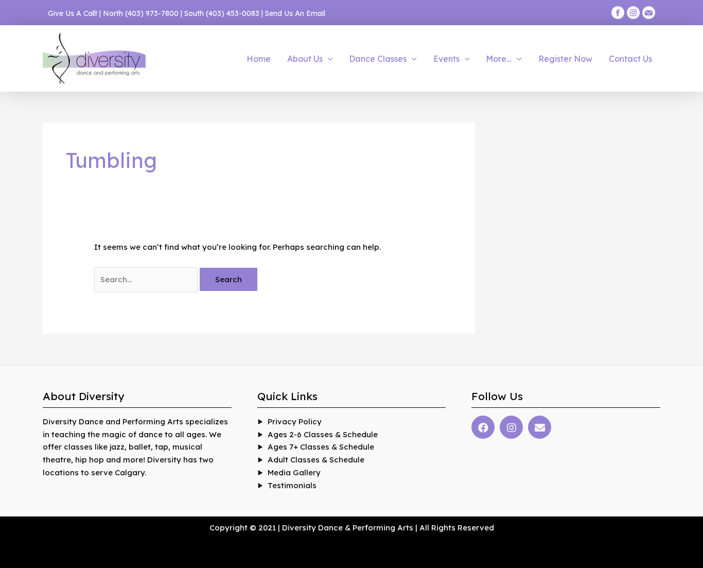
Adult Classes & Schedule (316, 459)
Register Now (565, 59)
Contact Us (630, 59)
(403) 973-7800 (152, 13)
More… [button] (499, 59)
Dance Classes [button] (378, 59)
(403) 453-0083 (232, 13)
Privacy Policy (295, 421)
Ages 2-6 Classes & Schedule (323, 434)
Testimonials (292, 485)
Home (259, 59)
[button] (328, 59)
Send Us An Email (295, 13)
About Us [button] (305, 59)
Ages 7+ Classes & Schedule (321, 447)
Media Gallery (294, 472)
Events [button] (446, 59)
